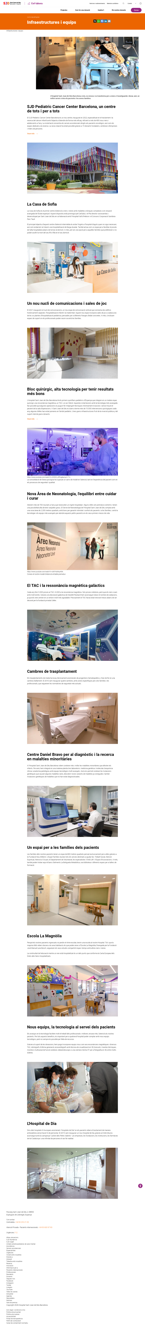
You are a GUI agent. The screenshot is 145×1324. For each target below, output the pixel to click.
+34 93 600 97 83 (45, 1227)
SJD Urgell (10, 1242)
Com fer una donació (82, 10)
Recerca (9, 1263)
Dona (136, 10)
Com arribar (10, 1219)
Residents (9, 1274)
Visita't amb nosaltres (13, 1255)
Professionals (11, 1272)
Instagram (10, 1283)
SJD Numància (11, 1240)
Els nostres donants (119, 10)
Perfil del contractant (13, 1321)
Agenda (9, 1296)
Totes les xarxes (11, 1292)
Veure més (30, 134)
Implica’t (101, 10)
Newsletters (10, 1298)
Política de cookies (12, 1314)
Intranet (9, 1259)
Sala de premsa (11, 1302)
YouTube (9, 1289)
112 (15, 1232)
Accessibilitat (11, 1316)
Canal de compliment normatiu (17, 1323)
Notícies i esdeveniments (97, 3)
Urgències (9, 1253)
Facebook (9, 1281)
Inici (28, 17)
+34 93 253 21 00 (22, 1222)
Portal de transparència (14, 1318)
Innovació (9, 1266)
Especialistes (10, 1250)
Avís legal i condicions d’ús (15, 1310)
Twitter (8, 1285)
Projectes (64, 10)
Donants (9, 1276)
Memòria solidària (112, 3)
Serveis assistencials (13, 1248)
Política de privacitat (13, 1312)
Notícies (9, 1300)
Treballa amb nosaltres (14, 1261)
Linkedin (9, 1287)
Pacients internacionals (14, 1270)
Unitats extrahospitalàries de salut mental (20, 1244)
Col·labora (37, 3)
